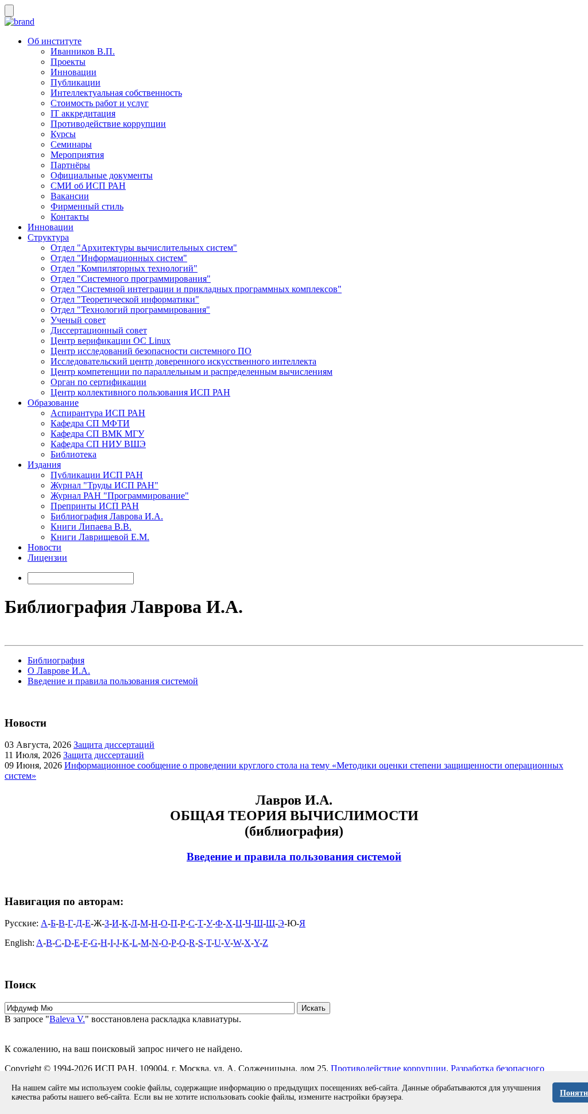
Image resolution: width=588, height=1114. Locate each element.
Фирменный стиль (87, 206)
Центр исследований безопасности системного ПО (151, 351)
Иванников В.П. (83, 51)
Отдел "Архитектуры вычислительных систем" (144, 248)
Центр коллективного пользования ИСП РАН (140, 392)
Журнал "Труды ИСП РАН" (104, 485)
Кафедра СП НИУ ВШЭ (98, 444)
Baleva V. (67, 1019)
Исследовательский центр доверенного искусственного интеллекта (183, 361)
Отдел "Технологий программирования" (130, 310)
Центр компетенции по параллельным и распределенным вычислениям (191, 371)
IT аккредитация (83, 113)
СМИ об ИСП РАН (88, 186)
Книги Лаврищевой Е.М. (100, 537)
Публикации (75, 82)
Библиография (56, 660)
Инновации (73, 72)
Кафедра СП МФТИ (90, 423)
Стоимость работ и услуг (100, 103)
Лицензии (47, 557)
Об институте (55, 41)
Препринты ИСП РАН (95, 506)
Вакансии (70, 196)
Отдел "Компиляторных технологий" (124, 268)
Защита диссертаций (114, 745)
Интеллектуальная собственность (116, 93)
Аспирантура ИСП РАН (98, 413)
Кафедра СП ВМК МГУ (97, 433)
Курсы (63, 134)
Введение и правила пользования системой (113, 681)
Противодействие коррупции (108, 124)
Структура (48, 237)
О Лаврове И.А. (59, 671)
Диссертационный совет (99, 330)
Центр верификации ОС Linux (111, 341)
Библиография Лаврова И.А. (107, 516)
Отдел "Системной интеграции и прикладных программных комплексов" (196, 289)
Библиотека (73, 454)
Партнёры (70, 165)
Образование (53, 402)
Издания (44, 464)
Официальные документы (102, 175)
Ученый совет (78, 320)
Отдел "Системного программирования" (131, 279)
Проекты (68, 62)
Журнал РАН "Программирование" (120, 495)
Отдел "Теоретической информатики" (125, 299)
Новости (44, 547)
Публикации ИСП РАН (97, 475)
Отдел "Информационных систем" (119, 258)
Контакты (70, 217)
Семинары (71, 144)
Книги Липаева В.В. (91, 526)
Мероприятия (77, 155)
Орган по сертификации (98, 382)
